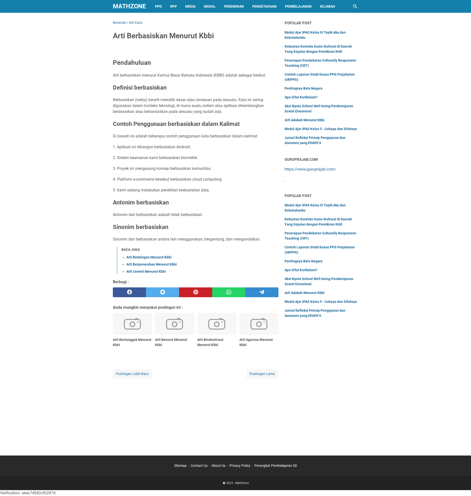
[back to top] (461, 485)
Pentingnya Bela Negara (304, 88)
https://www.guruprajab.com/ (310, 169)
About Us (218, 466)
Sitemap (180, 466)
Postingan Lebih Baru (132, 374)
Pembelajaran (298, 6)
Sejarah (327, 6)
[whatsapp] (228, 292)
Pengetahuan (264, 6)
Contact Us (199, 466)
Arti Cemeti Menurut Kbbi (146, 271)
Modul (210, 6)
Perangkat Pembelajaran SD (275, 466)
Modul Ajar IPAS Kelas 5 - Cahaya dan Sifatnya (321, 129)
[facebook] (129, 292)
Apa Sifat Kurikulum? (301, 97)
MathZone (129, 6)
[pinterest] (195, 292)
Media (190, 6)
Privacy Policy (239, 466)
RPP (173, 6)
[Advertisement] (195, 413)
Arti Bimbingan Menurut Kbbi (148, 257)
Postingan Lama (262, 374)
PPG (158, 6)
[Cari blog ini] (355, 6)
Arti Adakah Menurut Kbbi (305, 120)
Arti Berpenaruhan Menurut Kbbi (151, 264)
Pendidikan (234, 6)
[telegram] (261, 292)
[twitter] (162, 292)
